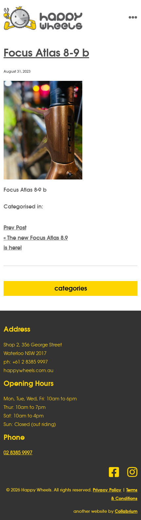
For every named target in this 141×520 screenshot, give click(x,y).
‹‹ (36, 237)
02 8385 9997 (18, 452)
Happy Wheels (57, 18)
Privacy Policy (107, 490)
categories (70, 288)
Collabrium (126, 511)
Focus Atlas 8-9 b (46, 52)
